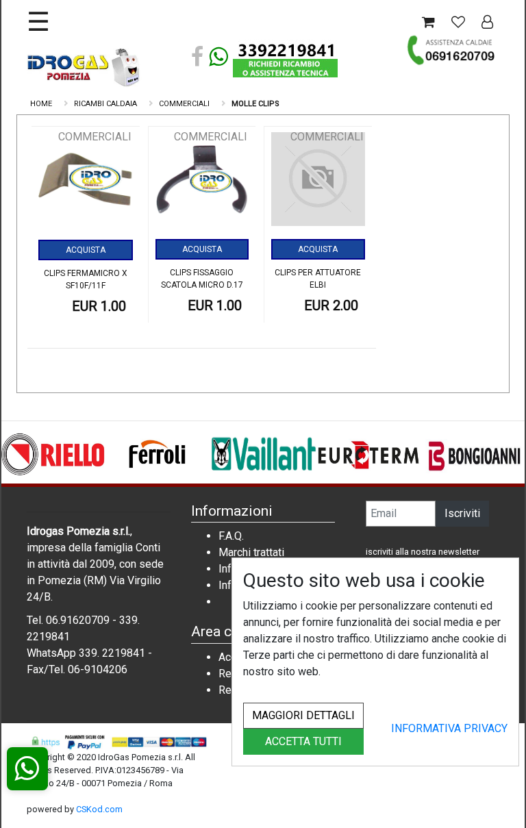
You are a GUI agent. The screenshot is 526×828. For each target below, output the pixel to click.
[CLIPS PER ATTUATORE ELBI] (318, 184)
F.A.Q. (231, 535)
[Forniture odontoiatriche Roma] (85, 66)
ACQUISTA (85, 250)
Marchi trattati (251, 552)
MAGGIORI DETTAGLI (303, 715)
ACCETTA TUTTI (303, 741)
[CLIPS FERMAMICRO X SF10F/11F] (85, 184)
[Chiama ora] (451, 50)
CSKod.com (99, 809)
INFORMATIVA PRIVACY (449, 728)
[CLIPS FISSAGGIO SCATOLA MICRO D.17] (202, 184)
